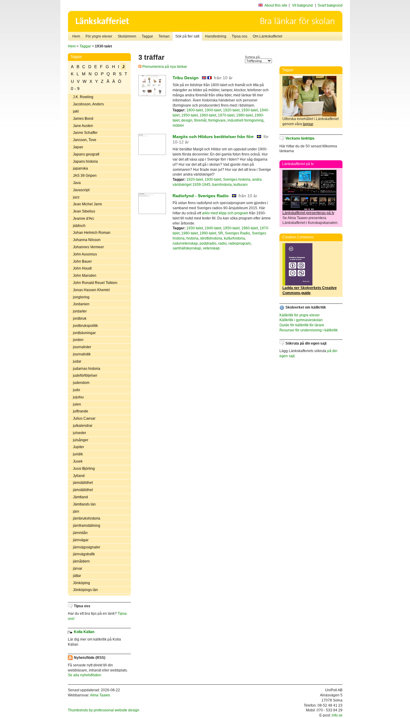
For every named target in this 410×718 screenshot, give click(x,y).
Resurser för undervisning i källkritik (308, 330)
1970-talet (226, 115)
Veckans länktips (300, 138)
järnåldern (81, 561)
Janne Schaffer (85, 133)
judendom (81, 383)
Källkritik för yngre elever (299, 315)
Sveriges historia (236, 179)
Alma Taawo (100, 695)
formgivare (217, 120)
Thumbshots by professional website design (103, 710)
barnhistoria (222, 185)
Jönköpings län (85, 590)
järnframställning (86, 525)
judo (76, 390)
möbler (178, 125)
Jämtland (80, 497)
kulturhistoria (234, 238)
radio (222, 243)
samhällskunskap (187, 248)
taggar (308, 124)
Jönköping (81, 583)
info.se (337, 715)
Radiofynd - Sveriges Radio (201, 195)
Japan (78, 147)
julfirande (80, 411)
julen (77, 404)
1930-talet (249, 110)
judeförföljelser (85, 375)
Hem (76, 36)
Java (77, 183)
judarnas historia (86, 369)
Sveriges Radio (237, 233)
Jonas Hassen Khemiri (91, 290)
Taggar (147, 36)
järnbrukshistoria (86, 518)
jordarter (80, 311)
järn (76, 511)
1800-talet (194, 110)
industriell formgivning (246, 120)
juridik (78, 454)
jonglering (81, 297)
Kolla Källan (84, 632)
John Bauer (82, 261)
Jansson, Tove (84, 140)
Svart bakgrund (330, 5)
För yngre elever (99, 36)
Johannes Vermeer (88, 247)
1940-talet (213, 228)
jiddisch (79, 226)
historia (192, 238)
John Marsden (84, 275)
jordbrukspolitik (85, 326)
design (186, 120)
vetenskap (211, 248)
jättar (77, 576)
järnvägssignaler (86, 547)
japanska (80, 168)
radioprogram (239, 243)
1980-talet (244, 115)
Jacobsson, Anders (88, 104)
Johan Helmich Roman (91, 233)
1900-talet (213, 110)
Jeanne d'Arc (83, 218)
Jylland (79, 476)
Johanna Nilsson (87, 240)
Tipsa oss (239, 36)
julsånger (80, 440)
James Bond (83, 118)
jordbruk (79, 318)
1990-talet (208, 233)
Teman (164, 36)
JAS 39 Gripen (85, 175)
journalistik (82, 354)
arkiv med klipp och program (225, 213)
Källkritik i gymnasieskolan (301, 320)
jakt (76, 111)
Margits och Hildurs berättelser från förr (213, 136)
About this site (275, 5)
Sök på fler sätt (187, 36)
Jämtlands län (84, 504)
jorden (78, 340)
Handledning (215, 36)
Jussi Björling (84, 468)
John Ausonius (85, 254)
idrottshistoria (211, 238)
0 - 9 (75, 88)
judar (77, 361)
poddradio (208, 243)
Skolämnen (127, 36)
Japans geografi (86, 154)
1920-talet (231, 110)
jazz (76, 197)
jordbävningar (84, 333)
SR (220, 233)
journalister (82, 347)
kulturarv (241, 185)
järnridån (80, 533)
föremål (200, 120)
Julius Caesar (84, 418)
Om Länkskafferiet (267, 36)
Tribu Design (186, 77)
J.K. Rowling (83, 97)
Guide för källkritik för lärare (301, 325)
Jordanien (81, 304)
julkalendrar (82, 426)
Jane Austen (83, 126)
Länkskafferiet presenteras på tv (308, 213)
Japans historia (85, 161)
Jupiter (78, 447)
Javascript (81, 190)
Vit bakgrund (302, 5)
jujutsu (78, 397)
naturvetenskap (185, 243)
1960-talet (208, 115)
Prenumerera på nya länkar (164, 67)
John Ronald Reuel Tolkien (95, 283)
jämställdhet (83, 483)
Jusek (78, 461)
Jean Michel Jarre (87, 204)
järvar (77, 568)
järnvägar (81, 540)
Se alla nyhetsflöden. (85, 675)
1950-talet (189, 115)
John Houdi (82, 268)
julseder (79, 433)
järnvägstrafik (84, 554)
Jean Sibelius (84, 211)
